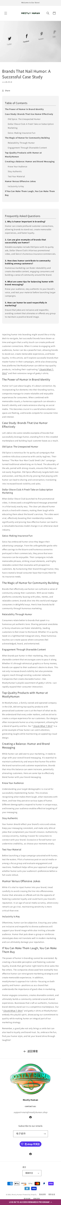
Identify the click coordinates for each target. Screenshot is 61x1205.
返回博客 (32, 1051)
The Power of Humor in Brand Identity (24, 109)
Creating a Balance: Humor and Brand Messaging (30, 161)
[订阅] (45, 1133)
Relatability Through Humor (21, 142)
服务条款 (27, 1199)
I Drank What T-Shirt (42, 726)
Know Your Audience (17, 166)
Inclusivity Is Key (16, 186)
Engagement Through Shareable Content (27, 147)
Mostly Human (17, 1194)
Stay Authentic (15, 171)
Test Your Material (16, 176)
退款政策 (36, 1199)
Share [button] (7, 90)
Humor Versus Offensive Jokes (20, 181)
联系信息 (52, 1195)
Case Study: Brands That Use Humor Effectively (29, 114)
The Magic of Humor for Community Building (27, 137)
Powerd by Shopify (29, 1194)
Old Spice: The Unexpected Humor (24, 119)
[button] (30, 1202)
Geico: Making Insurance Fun (21, 132)
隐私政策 (42, 1195)
